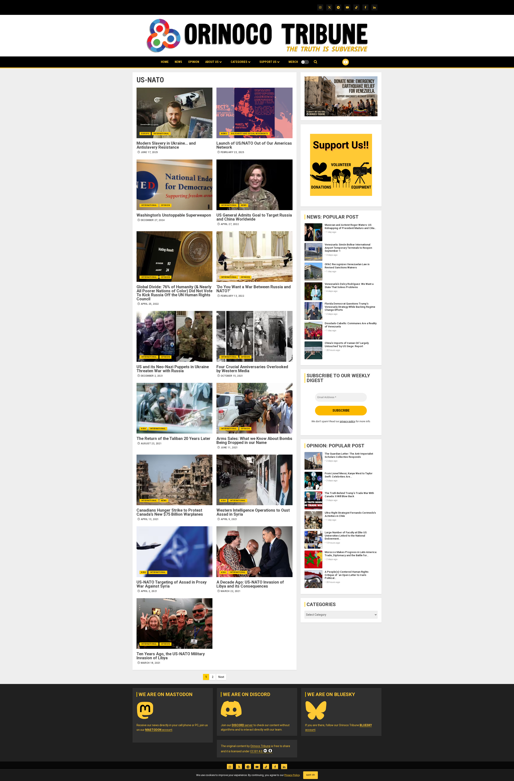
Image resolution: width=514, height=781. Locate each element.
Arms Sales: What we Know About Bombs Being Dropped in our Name (254, 440)
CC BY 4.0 (256, 751)
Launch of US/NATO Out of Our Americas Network (254, 145)
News (178, 62)
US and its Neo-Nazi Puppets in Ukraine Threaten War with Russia (173, 368)
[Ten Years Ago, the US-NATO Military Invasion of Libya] (174, 623)
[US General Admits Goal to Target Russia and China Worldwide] (254, 184)
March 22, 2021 (231, 591)
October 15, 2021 (232, 375)
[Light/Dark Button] (305, 62)
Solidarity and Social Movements (249, 134)
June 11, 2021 (229, 447)
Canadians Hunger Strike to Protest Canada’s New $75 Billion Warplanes (170, 512)
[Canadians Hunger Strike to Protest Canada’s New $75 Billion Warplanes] (174, 480)
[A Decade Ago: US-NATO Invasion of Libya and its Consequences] (254, 551)
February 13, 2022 (232, 295)
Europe (145, 134)
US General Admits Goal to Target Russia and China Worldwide (254, 217)
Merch (293, 62)
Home (165, 62)
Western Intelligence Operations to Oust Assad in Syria (253, 512)
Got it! (310, 775)
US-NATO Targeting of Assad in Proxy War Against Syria (172, 584)
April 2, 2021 (149, 591)
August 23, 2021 (151, 443)
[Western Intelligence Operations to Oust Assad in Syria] (254, 480)
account (158, 729)
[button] (315, 62)
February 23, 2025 (232, 152)
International (161, 134)
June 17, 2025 (149, 152)
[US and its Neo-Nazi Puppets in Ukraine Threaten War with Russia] (174, 336)
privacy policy (347, 421)
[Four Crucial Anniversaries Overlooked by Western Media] (254, 336)
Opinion (193, 62)
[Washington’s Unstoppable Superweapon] (174, 184)
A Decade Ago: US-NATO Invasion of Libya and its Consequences (250, 584)
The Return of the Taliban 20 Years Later (173, 438)
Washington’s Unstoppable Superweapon (174, 215)
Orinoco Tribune (260, 746)
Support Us (267, 62)
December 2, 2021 (152, 375)
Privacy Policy (292, 775)
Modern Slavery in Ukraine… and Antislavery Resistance (166, 145)
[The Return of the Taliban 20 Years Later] (174, 408)
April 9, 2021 (229, 519)
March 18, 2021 (151, 662)
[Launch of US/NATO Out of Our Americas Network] (254, 113)
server (242, 725)
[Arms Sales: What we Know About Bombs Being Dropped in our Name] (254, 408)
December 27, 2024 (153, 220)
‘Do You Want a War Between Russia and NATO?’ (253, 288)
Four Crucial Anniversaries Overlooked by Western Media (252, 368)
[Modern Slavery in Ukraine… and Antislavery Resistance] (174, 113)
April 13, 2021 (150, 519)
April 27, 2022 (230, 224)
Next (221, 677)
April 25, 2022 (150, 304)
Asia (143, 429)
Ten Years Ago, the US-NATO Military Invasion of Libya (171, 655)
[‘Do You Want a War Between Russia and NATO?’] (254, 256)
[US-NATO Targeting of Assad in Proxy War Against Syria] (174, 551)
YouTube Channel (339, 62)
